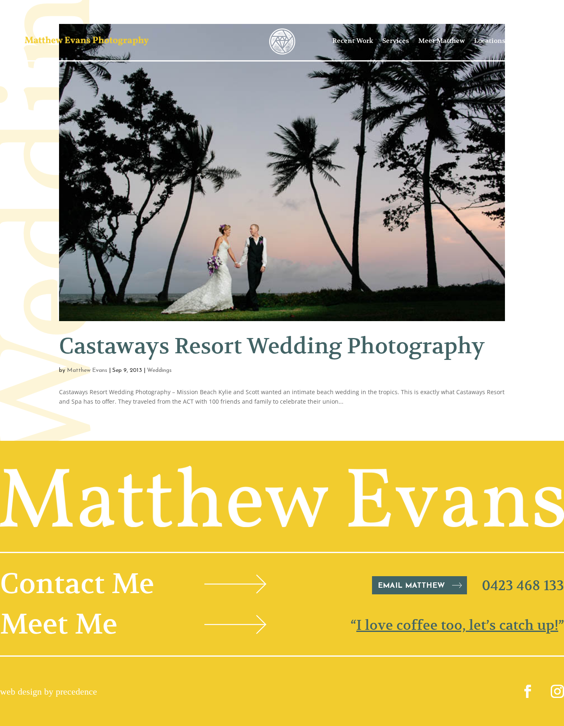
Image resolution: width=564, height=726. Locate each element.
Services (395, 41)
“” (457, 625)
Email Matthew (411, 586)
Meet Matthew (441, 41)
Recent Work (352, 41)
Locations (489, 41)
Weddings (159, 370)
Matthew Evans (87, 370)
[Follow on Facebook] (527, 691)
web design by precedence (48, 691)
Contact (526, 41)
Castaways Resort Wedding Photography (272, 346)
